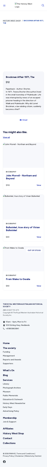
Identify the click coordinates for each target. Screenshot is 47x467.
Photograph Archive (12, 388)
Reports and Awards (12, 359)
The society (9, 348)
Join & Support (9, 422)
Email (25, 120)
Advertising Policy (11, 411)
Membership (10, 417)
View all (6, 137)
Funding (6, 352)
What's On (8, 370)
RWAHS (12, 454)
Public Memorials (10, 395)
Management (9, 356)
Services (7, 380)
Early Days (7, 407)
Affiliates (8, 428)
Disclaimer (19, 456)
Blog (5, 375)
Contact (7, 438)
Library (6, 384)
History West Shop (12, 21)
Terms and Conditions (25, 454)
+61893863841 (12, 328)
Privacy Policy (8, 456)
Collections (9, 443)
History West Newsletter (14, 403)
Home (6, 343)
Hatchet (38, 456)
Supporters (8, 363)
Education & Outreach (13, 399)
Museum (6, 391)
